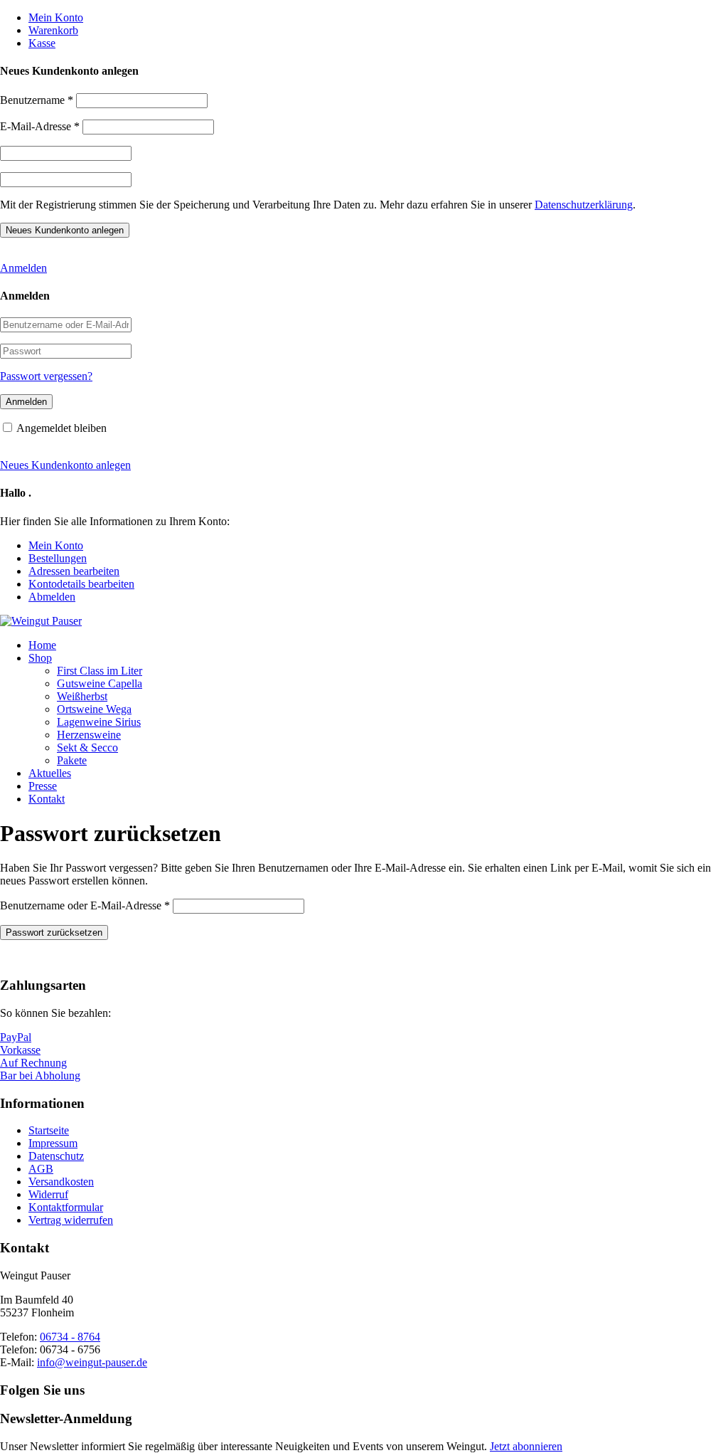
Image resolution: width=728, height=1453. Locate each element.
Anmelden (23, 268)
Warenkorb (53, 30)
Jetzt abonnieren (526, 1446)
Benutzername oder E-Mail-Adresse (85, 905)
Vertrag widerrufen (70, 1220)
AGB (40, 1169)
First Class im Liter (99, 671)
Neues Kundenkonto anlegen (65, 465)
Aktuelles (49, 773)
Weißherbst (82, 696)
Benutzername (36, 100)
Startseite (48, 1130)
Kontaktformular (65, 1207)
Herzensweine (89, 735)
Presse (42, 786)
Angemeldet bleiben (61, 428)
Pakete (72, 760)
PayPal (15, 1037)
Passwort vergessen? (46, 376)
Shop (40, 658)
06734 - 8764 (70, 1337)
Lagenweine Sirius (99, 722)
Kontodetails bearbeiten (81, 584)
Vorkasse (20, 1050)
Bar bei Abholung (40, 1075)
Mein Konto (55, 17)
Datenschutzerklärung (584, 205)
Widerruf (48, 1194)
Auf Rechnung (33, 1063)
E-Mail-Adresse (40, 126)
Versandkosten (61, 1181)
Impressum (52, 1143)
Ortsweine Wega (94, 709)
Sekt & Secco (87, 747)
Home (42, 645)
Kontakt (46, 799)
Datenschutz (56, 1156)
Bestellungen (57, 558)
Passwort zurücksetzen (54, 932)
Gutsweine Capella (99, 683)
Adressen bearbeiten (73, 571)
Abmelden (51, 597)
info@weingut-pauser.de (92, 1362)
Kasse (41, 43)
